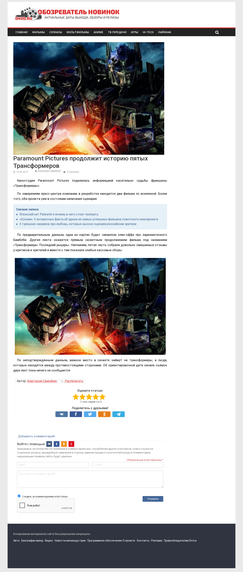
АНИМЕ (98, 32)
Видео (49, 540)
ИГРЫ (134, 32)
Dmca (192, 540)
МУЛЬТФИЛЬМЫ (78, 32)
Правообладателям (176, 540)
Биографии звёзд (32, 540)
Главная (22, 32)
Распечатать (73, 381)
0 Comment (72, 172)
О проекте (128, 540)
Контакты (143, 540)
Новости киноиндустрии (70, 540)
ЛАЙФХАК (164, 32)
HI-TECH (148, 32)
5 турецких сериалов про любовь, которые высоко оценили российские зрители (78, 224)
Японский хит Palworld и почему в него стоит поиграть (59, 214)
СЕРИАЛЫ (55, 32)
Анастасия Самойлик (49, 171)
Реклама (156, 540)
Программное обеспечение (104, 540)
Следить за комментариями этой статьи (45, 496)
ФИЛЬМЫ (38, 32)
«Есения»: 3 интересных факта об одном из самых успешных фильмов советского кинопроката (89, 219)
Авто (16, 540)
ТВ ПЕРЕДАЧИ (117, 32)
